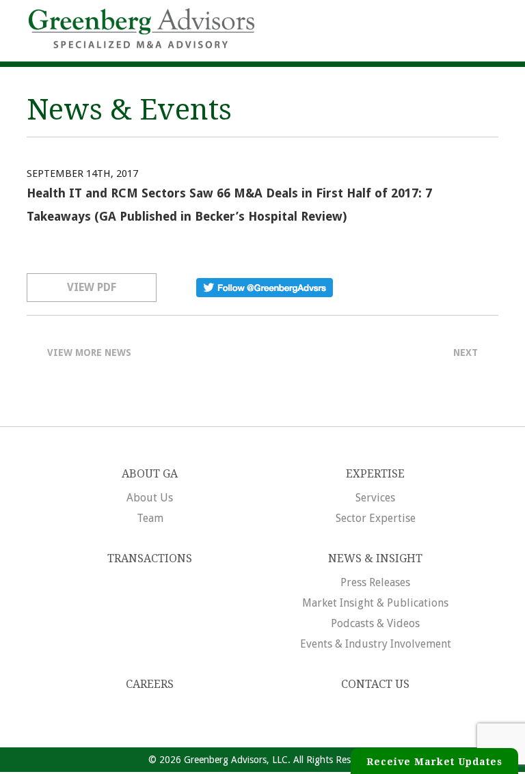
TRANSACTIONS (149, 558)
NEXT (465, 352)
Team (150, 518)
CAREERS (150, 684)
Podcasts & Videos (375, 623)
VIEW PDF (91, 287)
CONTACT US (375, 684)
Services (375, 497)
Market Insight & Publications (375, 602)
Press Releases (375, 582)
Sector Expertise (376, 518)
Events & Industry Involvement (375, 643)
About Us (149, 497)
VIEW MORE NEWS (89, 352)
